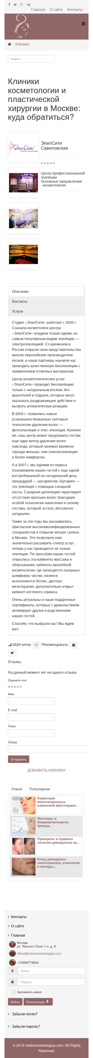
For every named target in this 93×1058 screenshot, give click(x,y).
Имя (11, 694)
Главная (38, 9)
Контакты (75, 9)
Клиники (22, 44)
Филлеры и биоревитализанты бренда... (53, 822)
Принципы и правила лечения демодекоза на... (58, 840)
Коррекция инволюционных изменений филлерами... (57, 802)
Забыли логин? (24, 1013)
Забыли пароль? (25, 1026)
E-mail (12, 710)
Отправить (18, 759)
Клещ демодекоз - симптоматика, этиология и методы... (58, 863)
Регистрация (36, 1001)
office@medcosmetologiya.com (39, 953)
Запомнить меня (29, 992)
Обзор (12, 742)
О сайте (56, 9)
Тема (12, 726)
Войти (15, 1001)
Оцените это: (17, 680)
